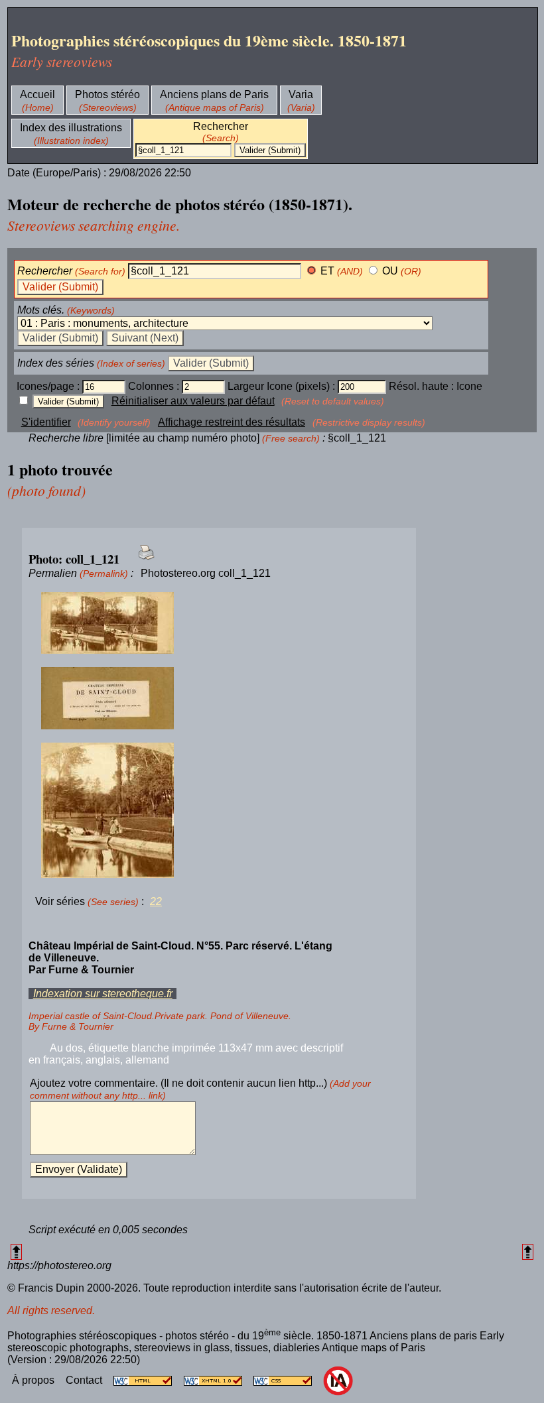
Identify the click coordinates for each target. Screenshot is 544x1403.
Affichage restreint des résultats (231, 422)
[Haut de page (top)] (16, 1251)
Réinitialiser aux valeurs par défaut (193, 400)
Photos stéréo (107, 94)
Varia (301, 94)
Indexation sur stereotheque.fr (102, 993)
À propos (34, 1380)
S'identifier (46, 422)
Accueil (37, 94)
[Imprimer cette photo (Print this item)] (142, 560)
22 (156, 901)
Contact (85, 1380)
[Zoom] (219, 623)
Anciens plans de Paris (214, 94)
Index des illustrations (71, 127)
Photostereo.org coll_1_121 (206, 573)
